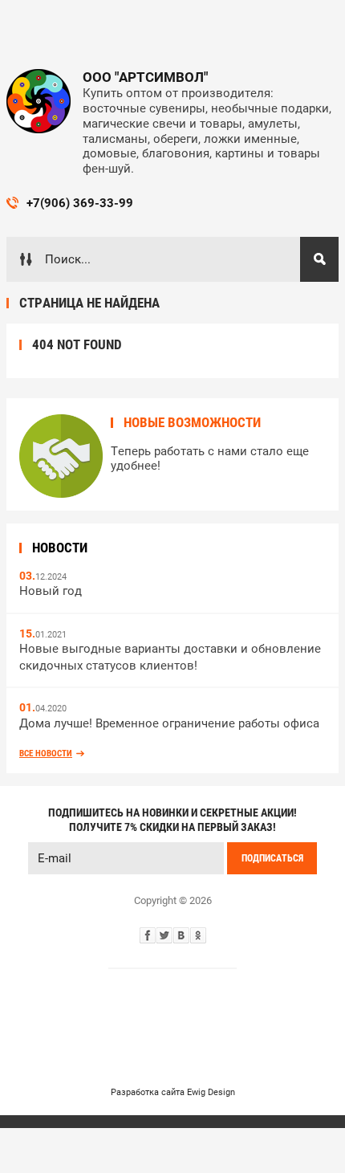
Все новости (45, 753)
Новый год (50, 591)
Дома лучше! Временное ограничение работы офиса (169, 723)
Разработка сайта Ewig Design (173, 1092)
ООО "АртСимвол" (145, 77)
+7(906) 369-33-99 (79, 203)
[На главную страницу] (38, 101)
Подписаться (272, 858)
